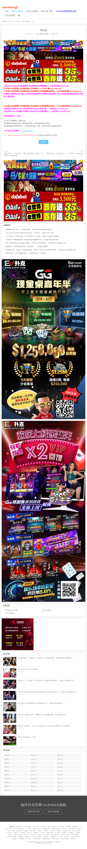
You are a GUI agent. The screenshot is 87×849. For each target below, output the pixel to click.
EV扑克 (42, 832)
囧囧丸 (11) (60, 790)
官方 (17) (59, 778)
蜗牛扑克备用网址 (19, 828)
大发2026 (28, 838)
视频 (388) (33, 755)
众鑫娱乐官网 (36, 828)
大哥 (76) (33, 759)
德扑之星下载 (18, 834)
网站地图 (38, 843)
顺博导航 (19, 830)
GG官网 (39, 830)
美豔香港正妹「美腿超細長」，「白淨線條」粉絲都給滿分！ (64, 154)
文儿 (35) (33, 767)
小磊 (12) (59, 786)
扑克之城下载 (55, 834)
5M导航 (9, 832)
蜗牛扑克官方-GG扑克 (10, 7)
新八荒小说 (36, 826)
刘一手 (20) (7, 778)
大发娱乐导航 (64, 838)
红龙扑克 (29, 832)
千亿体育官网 (75, 834)
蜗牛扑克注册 (53, 811)
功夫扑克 (52, 830)
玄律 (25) (33, 771)
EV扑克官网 (10, 15)
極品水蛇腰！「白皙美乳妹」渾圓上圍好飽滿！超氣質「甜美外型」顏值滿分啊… (23, 154)
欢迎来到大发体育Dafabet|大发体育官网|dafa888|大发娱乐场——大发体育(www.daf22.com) (36, 108)
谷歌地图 (49, 843)
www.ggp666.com (27, 131)
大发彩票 (72, 838)
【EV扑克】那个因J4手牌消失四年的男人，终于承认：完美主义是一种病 (30, 233)
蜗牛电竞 (27, 836)
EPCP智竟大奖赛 (36, 836)
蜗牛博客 (61, 826)
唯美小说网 (49, 832)
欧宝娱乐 (78, 828)
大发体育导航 (55, 838)
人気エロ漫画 (11, 830)
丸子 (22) (33, 774)
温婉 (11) (33, 790)
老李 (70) (59, 759)
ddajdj (43, 30)
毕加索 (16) (7, 782)
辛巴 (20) (59, 774)
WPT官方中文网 (64, 834)
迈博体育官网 (46, 828)
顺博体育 (26, 830)
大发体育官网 (36, 838)
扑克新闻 (45, 836)
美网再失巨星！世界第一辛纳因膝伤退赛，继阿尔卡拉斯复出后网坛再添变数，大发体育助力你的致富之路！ (41, 250)
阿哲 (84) (6, 759)
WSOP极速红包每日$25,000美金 (46, 135)
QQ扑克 (59, 830)
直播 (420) (7, 755)
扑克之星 (32, 834)
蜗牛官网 (32, 830)
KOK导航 (63, 828)
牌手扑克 (66, 836)
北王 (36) (59, 763)
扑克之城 (46, 834)
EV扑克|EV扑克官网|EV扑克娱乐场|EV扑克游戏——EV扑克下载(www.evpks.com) (33, 88)
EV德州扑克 (53, 836)
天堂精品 (14, 838)
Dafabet (60, 836)
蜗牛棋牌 (74, 826)
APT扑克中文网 (75, 836)
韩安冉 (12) (34, 786)
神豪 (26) (6, 771)
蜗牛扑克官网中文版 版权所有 (52, 842)
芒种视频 (68, 826)
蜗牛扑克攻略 (32, 11)
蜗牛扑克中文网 (52, 826)
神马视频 (21, 838)
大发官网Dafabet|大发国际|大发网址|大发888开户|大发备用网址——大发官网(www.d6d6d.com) (37, 111)
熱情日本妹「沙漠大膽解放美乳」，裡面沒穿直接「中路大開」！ (27, 253)
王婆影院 (77, 832)
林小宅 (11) (7, 790)
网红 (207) (60, 755)
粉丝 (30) (59, 767)
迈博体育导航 (55, 828)
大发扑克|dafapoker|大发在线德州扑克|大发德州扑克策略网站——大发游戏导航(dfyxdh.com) (36, 86)
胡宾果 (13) (34, 782)
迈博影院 (36, 832)
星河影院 (64, 832)
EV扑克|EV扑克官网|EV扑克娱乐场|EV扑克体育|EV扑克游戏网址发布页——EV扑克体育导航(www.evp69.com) (43, 91)
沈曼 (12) (59, 782)
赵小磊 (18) (34, 778)
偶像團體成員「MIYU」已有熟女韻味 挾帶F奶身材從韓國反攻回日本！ (30, 229)
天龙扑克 (39, 834)
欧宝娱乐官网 (67, 830)
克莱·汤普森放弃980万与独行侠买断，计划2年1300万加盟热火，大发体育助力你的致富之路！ (36, 243)
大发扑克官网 (76, 830)
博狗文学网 (19, 826)
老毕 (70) (6, 763)
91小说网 (57, 832)
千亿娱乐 (15, 832)
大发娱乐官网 (46, 838)
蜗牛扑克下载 (47, 11)
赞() (44, 142)
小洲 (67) (33, 763)
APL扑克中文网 (11, 836)
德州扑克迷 (28, 826)
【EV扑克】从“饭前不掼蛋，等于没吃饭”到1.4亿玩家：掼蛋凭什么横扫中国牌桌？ (33, 236)
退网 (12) (6, 786)
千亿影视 (22, 832)
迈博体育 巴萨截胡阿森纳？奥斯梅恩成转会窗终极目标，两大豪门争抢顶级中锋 (32, 239)
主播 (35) (6, 767)
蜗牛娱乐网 (9, 828)
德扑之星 (25, 834)
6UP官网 (28, 828)
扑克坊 (10, 834)
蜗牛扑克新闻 (17, 11)
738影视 (46, 830)
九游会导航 (71, 828)
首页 (7, 11)
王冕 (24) (6, 774)
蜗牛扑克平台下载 (11, 610)
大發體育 (20, 836)
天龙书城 (43, 826)
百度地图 (43, 843)
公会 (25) (59, 771)
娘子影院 (71, 832)
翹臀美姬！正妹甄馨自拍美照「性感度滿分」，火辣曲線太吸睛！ (27, 246)
